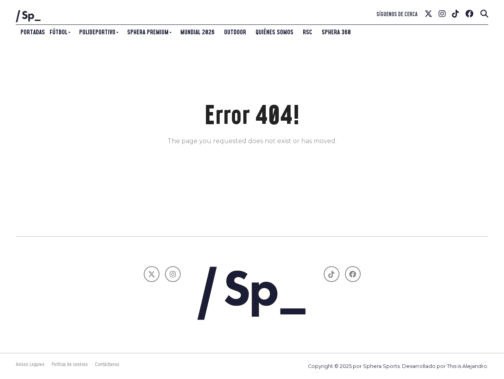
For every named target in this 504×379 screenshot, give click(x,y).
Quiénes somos (274, 32)
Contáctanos (107, 364)
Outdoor (235, 32)
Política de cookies (70, 364)
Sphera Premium (148, 32)
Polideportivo (97, 32)
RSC (307, 32)
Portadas (32, 32)
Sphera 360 (336, 32)
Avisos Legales (30, 364)
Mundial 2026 (197, 32)
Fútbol (58, 32)
